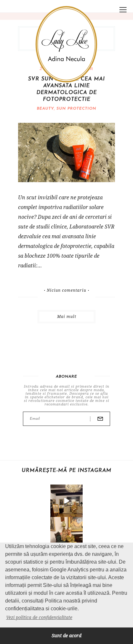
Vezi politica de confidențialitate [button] (39, 617)
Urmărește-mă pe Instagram (66, 470)
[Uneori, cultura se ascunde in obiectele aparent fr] (66, 533)
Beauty (45, 109)
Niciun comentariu (66, 290)
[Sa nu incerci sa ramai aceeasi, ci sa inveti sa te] (66, 501)
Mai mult (66, 316)
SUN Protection (76, 109)
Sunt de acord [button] (66, 635)
